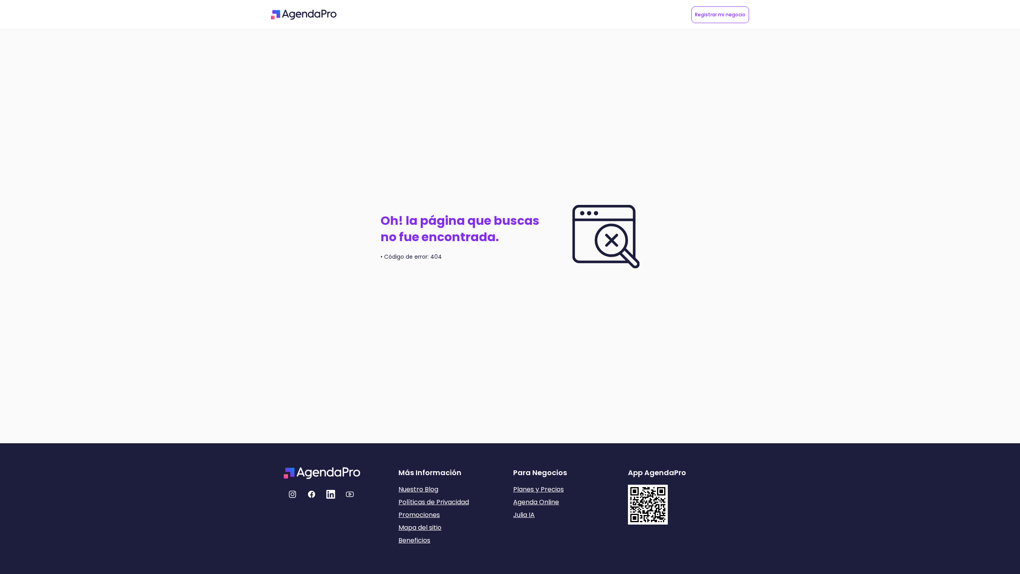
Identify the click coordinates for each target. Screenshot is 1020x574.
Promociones (419, 514)
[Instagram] (292, 494)
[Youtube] (350, 494)
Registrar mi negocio (720, 14)
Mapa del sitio (419, 527)
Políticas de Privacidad (433, 502)
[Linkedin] (330, 494)
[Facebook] (311, 494)
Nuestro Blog (418, 489)
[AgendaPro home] (304, 15)
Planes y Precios (538, 489)
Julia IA (524, 514)
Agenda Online (536, 502)
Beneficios (414, 540)
